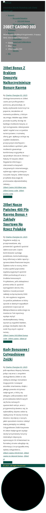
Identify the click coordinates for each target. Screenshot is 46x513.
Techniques (12, 30)
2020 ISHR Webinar (23, 21)
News (14, 45)
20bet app (22, 187)
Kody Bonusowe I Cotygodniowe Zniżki (16, 354)
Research (11, 15)
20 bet (20, 453)
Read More (7, 197)
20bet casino (13, 338)
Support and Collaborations (22, 42)
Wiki (9, 54)
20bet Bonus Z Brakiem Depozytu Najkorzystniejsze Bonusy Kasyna (17, 78)
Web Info (16, 51)
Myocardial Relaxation (20, 18)
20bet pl (23, 338)
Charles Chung (11, 95)
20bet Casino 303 (10, 187)
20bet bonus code (10, 190)
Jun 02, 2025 (22, 95)
